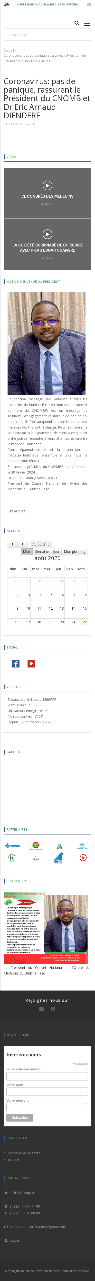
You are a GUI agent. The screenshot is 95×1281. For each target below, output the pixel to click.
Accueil (9, 50)
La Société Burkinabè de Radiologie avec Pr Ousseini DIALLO (47, 222)
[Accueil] (47, 4)
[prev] (13, 544)
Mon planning (74, 551)
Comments (28, 124)
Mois (27, 551)
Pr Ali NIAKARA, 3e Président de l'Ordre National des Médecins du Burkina (44, 815)
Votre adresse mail (23, 1069)
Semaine (42, 551)
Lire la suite (17, 511)
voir (47, 208)
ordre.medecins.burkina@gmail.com (37, 1226)
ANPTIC (14, 1160)
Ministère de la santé (24, 1153)
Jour (56, 551)
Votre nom (14, 1085)
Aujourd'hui (41, 544)
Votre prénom (17, 1100)
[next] (22, 544)
